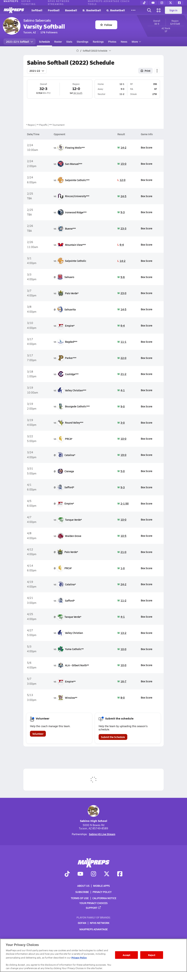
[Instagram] (162, 3)
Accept (126, 955)
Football (54, 10)
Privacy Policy (102, 892)
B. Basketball (92, 10)
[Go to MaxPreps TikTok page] (67, 874)
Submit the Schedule (113, 737)
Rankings (98, 41)
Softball (36, 10)
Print (147, 71)
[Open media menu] (158, 10)
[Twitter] (171, 3)
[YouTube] (153, 3)
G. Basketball (115, 10)
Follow (108, 25)
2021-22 (34, 71)
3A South (77, 92)
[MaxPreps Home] (14, 10)
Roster (58, 41)
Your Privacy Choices (93, 902)
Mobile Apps (101, 885)
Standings (82, 41)
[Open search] (149, 10)
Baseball (71, 10)
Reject (151, 955)
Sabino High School (93, 821)
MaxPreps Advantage (93, 929)
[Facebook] (179, 3)
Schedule (44, 41)
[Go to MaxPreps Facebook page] (120, 874)
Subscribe (82, 892)
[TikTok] (144, 3)
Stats (69, 41)
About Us (83, 885)
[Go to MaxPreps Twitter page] (107, 874)
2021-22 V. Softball (17, 41)
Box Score (146, 147)
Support (91, 908)
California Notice (104, 898)
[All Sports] (133, 10)
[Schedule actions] (157, 71)
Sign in (173, 10)
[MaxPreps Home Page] (77, 51)
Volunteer (37, 734)
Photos (112, 41)
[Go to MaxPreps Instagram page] (93, 874)
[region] (93, 955)
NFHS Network (99, 923)
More (135, 41)
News (124, 41)
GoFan (82, 923)
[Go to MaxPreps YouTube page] (80, 874)
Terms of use (80, 898)
